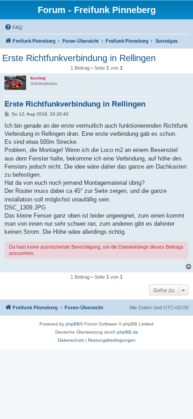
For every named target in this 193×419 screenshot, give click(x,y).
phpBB (73, 323)
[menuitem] (13, 27)
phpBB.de (127, 332)
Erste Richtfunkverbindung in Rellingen (79, 58)
